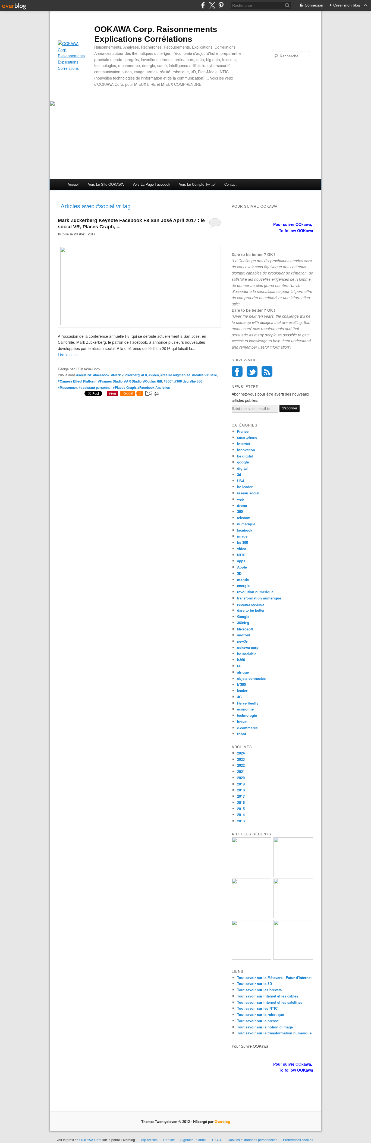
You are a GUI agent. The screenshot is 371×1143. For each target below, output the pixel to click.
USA (240, 480)
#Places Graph (124, 387)
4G (239, 696)
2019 (241, 784)
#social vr (84, 374)
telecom (243, 517)
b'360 (241, 684)
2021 (241, 771)
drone (242, 505)
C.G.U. (217, 1139)
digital (242, 468)
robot (241, 733)
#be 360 (196, 381)
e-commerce (247, 727)
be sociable (246, 653)
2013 (241, 820)
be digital (245, 456)
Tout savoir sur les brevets (259, 989)
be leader (245, 486)
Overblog (222, 1121)
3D (239, 573)
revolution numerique (255, 591)
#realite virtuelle (204, 374)
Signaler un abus (193, 1139)
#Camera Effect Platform (77, 381)
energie (243, 585)
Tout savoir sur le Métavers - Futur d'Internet (274, 977)
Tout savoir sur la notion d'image (265, 1027)
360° (240, 511)
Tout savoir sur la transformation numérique (274, 1032)
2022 (241, 765)
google (243, 462)
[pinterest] (221, 5)
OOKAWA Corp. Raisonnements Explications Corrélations (155, 34)
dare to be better (251, 610)
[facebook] (203, 5)
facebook (244, 530)
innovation (246, 449)
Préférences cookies (298, 1139)
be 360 (242, 542)
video (241, 548)
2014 (241, 814)
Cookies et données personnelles (252, 1139)
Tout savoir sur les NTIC (257, 1008)
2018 (241, 789)
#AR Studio (133, 381)
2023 (241, 759)
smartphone (247, 437)
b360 (241, 659)
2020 (241, 777)
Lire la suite (68, 354)
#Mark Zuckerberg (125, 374)
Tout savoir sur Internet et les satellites (269, 1002)
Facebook (237, 371)
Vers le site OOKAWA (106, 184)
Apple (242, 567)
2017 (241, 796)
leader (242, 690)
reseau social (248, 492)
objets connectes (251, 678)
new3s (242, 641)
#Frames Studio (110, 381)
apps (241, 560)
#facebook (101, 374)
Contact (230, 184)
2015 (241, 808)
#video (154, 374)
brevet (242, 721)
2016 (241, 802)
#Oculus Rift (152, 381)
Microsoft (245, 629)
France (243, 431)
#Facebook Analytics (153, 387)
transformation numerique (259, 598)
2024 (241, 753)
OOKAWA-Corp (90, 1139)
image (242, 536)
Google (243, 616)
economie (245, 709)
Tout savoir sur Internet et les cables (267, 996)
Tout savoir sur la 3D (254, 983)
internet (243, 443)
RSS (267, 371)
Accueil (73, 184)
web (240, 499)
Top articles (149, 1139)
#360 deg (181, 381)
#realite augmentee (175, 374)
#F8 (144, 374)
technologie (247, 715)
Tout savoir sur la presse (258, 1020)
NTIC (241, 554)
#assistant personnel (95, 387)
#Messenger (67, 387)
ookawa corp (248, 647)
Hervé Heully (247, 703)
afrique (243, 672)
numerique (246, 523)
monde (243, 579)
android (243, 634)
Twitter (252, 371)
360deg (243, 622)
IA (239, 665)
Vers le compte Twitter (197, 184)
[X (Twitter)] (212, 5)
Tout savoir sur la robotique (260, 1014)
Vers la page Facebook (151, 184)
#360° (168, 381)
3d (239, 474)
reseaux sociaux (250, 604)
